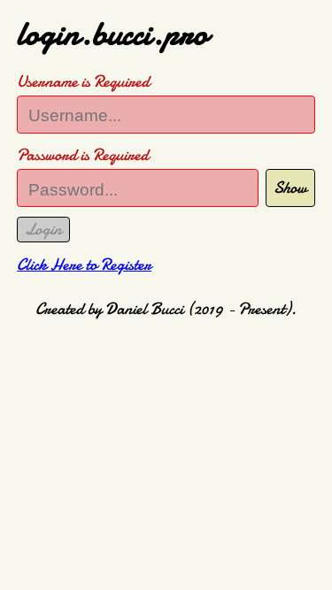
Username (83, 81)
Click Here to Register (84, 264)
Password (83, 154)
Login (43, 229)
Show (290, 187)
